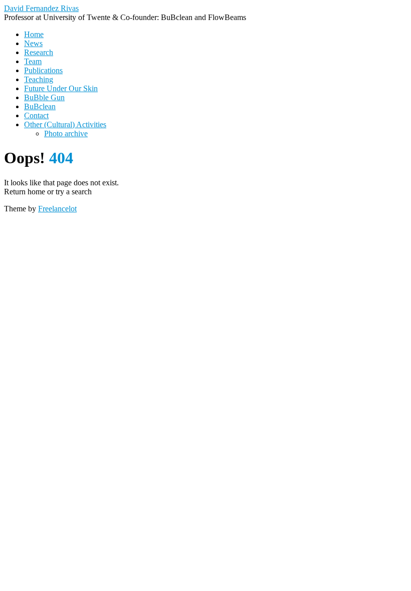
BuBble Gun (44, 97)
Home (34, 34)
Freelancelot (57, 208)
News (33, 43)
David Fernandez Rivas (41, 8)
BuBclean (40, 106)
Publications (43, 70)
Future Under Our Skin (61, 88)
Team (33, 61)
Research (38, 52)
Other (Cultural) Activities (65, 124)
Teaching (38, 79)
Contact (36, 115)
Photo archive (66, 133)
